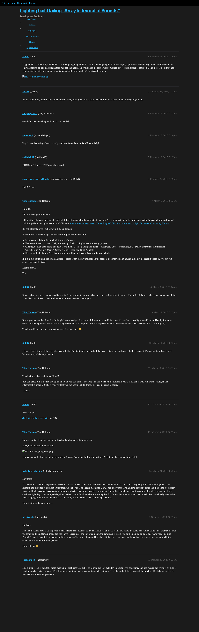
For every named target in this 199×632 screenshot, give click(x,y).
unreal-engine (32, 19)
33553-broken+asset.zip (36, 418)
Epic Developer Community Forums (18, 3)
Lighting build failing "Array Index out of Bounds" (70, 10)
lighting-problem (32, 36)
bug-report (32, 30)
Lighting (32, 42)
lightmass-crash (32, 48)
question (32, 25)
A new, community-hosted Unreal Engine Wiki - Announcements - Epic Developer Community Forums (119, 223)
